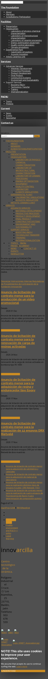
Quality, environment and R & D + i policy (12, 529)
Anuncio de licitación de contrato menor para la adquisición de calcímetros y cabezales (24, 469)
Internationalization (19, 92)
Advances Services (14, 66)
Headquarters (12, 29)
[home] (1, 128)
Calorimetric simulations (22, 52)
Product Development (21, 73)
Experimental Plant (14, 50)
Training (14, 89)
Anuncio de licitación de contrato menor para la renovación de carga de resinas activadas (18, 341)
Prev (8, 507)
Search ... (6, 133)
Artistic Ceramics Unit (15, 57)
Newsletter (11, 118)
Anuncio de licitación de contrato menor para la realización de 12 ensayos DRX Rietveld (22, 429)
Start (3, 507)
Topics (9, 101)
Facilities (6, 21)
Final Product (17, 75)
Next (24, 507)
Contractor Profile (11, 521)
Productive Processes (21, 71)
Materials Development (21, 68)
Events (9, 115)
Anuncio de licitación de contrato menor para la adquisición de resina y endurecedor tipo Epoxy (18, 385)
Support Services (20, 229)
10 (21, 507)
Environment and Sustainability (25, 80)
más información (10, 330)
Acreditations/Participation (18, 17)
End (28, 507)
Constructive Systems (21, 78)
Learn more (21, 666)
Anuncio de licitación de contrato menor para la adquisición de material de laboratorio (24, 477)
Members (10, 14)
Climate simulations (20, 47)
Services (6, 61)
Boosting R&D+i (18, 85)
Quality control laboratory (22, 45)
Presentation (11, 26)
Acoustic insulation (19, 54)
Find (37, 136)
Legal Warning (10, 537)
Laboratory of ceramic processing (26, 40)
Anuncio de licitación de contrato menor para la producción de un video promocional (18, 297)
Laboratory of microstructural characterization (24, 37)
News (8, 113)
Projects (9, 104)
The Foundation (10, 7)
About (9, 12)
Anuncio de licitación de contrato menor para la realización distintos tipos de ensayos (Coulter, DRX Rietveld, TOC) (24, 485)
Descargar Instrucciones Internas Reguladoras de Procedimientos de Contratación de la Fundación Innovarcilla (22, 284)
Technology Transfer (20, 87)
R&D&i (4, 96)
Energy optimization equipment (25, 43)
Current (5, 108)
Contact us (7, 122)
